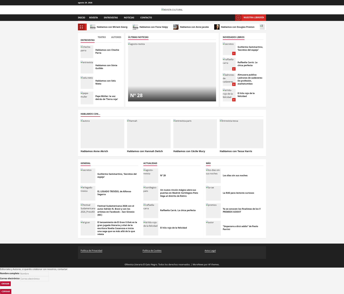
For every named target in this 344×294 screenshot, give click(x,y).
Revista (93, 17)
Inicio (81, 17)
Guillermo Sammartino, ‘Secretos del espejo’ (229, 48)
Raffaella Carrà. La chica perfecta (229, 64)
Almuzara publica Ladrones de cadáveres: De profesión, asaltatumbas (229, 79)
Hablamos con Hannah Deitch (145, 151)
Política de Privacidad (91, 250)
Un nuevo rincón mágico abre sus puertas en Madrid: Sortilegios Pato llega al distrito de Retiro (150, 193)
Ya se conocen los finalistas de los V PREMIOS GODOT (213, 210)
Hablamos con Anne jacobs (194, 26)
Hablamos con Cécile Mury (189, 151)
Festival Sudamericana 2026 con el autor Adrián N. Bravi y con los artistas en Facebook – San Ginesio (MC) (88, 210)
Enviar (5, 283)
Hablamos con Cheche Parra (87, 51)
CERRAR (5, 291)
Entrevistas (111, 17)
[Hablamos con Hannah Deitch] (149, 133)
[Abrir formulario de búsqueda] (231, 17)
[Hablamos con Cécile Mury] (195, 133)
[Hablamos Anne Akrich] (102, 133)
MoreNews (198, 264)
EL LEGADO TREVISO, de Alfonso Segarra (88, 193)
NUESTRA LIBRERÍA (254, 17)
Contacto (146, 17)
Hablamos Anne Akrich (94, 151)
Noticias (129, 17)
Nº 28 (136, 95)
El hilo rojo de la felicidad (229, 95)
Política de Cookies (152, 250)
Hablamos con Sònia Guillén (87, 67)
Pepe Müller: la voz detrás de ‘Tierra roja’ (87, 98)
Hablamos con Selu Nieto (87, 82)
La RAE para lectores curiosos (213, 193)
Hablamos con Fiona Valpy (153, 26)
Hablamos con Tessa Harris (236, 151)
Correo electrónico (10, 278)
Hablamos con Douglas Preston (238, 26)
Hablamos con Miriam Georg (112, 26)
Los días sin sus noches (213, 175)
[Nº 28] (172, 71)
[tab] (87, 39)
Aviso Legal (210, 250)
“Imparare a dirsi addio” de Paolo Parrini (213, 228)
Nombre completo (9, 273)
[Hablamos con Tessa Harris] (241, 133)
